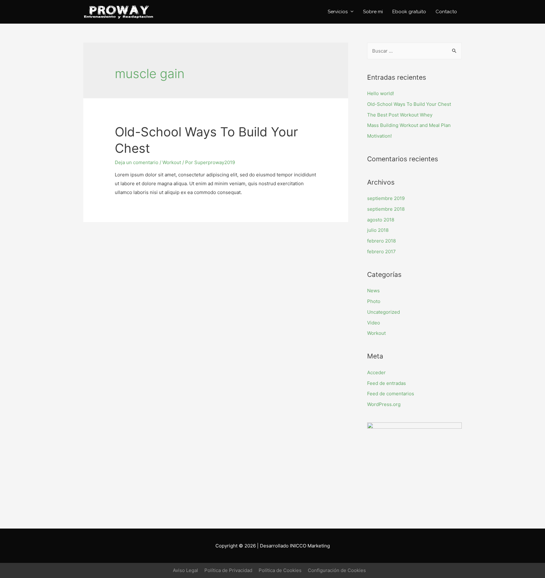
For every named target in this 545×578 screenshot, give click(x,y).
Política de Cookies (280, 570)
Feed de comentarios (390, 394)
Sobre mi (373, 11)
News (373, 291)
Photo (373, 301)
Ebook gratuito (409, 11)
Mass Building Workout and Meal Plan (409, 125)
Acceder (376, 372)
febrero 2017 (381, 252)
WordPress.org (384, 404)
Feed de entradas (386, 383)
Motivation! (379, 136)
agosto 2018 (380, 220)
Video (373, 323)
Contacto (446, 11)
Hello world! (380, 93)
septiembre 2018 (386, 209)
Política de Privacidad (228, 570)
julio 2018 (378, 230)
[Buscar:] (414, 51)
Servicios (338, 11)
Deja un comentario (136, 162)
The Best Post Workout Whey (399, 115)
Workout (171, 162)
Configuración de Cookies (337, 570)
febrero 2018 (381, 241)
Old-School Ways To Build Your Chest (409, 104)
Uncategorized (383, 312)
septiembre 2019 (386, 198)
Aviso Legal (185, 570)
